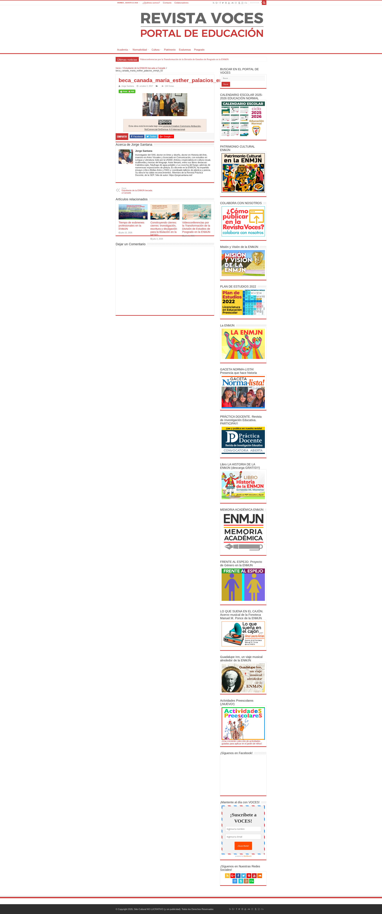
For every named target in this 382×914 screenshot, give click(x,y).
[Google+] (217, 3)
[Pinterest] (226, 3)
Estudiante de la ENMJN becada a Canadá (144, 68)
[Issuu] (242, 3)
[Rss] (213, 3)
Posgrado (199, 49)
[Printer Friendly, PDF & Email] (127, 91)
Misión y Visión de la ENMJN (239, 246)
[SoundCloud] (232, 3)
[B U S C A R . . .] (264, 2)
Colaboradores (181, 2)
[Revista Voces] (191, 25)
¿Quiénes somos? (151, 2)
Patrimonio (170, 49)
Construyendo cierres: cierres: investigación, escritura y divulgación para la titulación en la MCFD (163, 229)
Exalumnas (185, 49)
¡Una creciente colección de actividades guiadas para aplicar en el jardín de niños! (242, 742)
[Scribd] (239, 3)
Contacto (167, 2)
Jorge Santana (127, 86)
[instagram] (236, 3)
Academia (122, 49)
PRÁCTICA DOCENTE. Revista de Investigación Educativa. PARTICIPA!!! (241, 420)
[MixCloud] (245, 3)
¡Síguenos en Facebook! (236, 753)
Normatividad (140, 49)
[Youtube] (229, 3)
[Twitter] (223, 3)
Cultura (155, 49)
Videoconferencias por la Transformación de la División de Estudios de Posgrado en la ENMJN (184, 59)
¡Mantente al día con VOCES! (240, 802)
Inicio (118, 68)
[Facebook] (220, 3)
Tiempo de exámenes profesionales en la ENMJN (131, 225)
